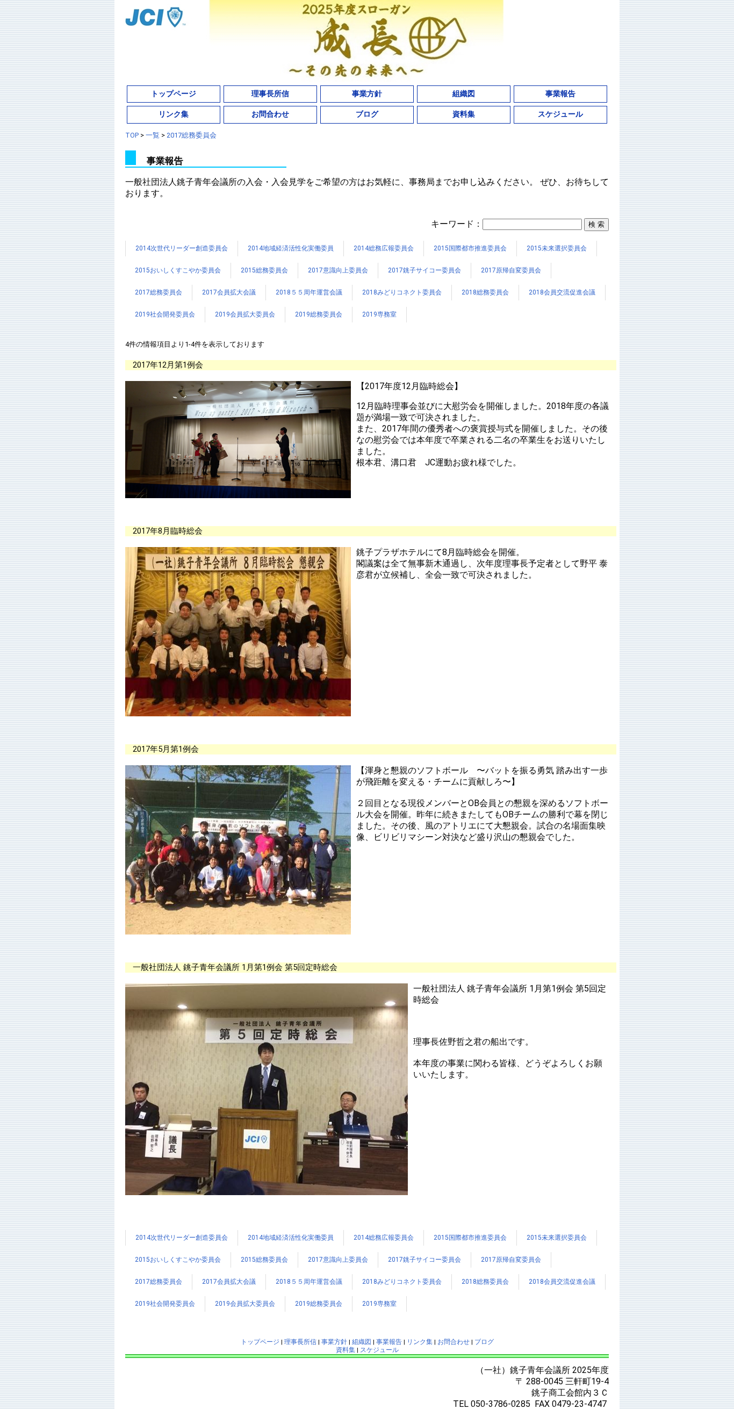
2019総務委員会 (318, 314)
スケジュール (560, 114)
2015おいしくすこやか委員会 (178, 270)
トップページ (173, 93)
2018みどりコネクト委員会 (402, 292)
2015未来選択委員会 (557, 248)
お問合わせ (270, 114)
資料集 (463, 114)
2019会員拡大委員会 (245, 314)
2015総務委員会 (264, 270)
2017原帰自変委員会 (511, 270)
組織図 (463, 93)
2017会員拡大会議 (229, 292)
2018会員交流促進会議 (562, 292)
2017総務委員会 (158, 292)
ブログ (367, 114)
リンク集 (174, 114)
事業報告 (560, 93)
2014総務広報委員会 (384, 248)
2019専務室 (379, 314)
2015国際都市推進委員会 (470, 248)
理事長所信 (270, 93)
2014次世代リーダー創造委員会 (181, 248)
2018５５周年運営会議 (309, 292)
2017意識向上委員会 (338, 270)
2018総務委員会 (485, 292)
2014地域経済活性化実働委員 (291, 248)
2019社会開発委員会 (165, 314)
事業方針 (367, 93)
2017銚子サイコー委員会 (424, 270)
